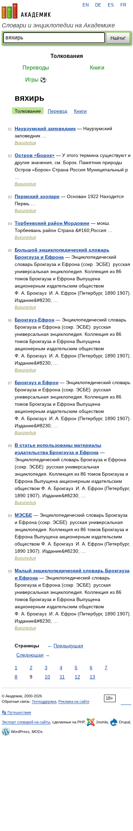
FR (123, 5)
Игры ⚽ (36, 80)
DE (98, 5)
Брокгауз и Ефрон (36, 382)
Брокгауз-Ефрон (34, 319)
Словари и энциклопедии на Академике (58, 25)
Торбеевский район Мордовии (52, 223)
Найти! (117, 38)
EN (86, 5)
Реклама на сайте (73, 701)
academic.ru (26, 11)
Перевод (57, 111)
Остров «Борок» (35, 155)
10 (47, 677)
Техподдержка (44, 701)
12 (77, 677)
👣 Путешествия (16, 712)
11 (62, 677)
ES (111, 5)
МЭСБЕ (23, 515)
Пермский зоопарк (37, 196)
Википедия (25, 142)
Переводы (36, 68)
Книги (97, 68)
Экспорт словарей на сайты (26, 722)
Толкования (66, 56)
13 (92, 677)
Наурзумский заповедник (45, 128)
